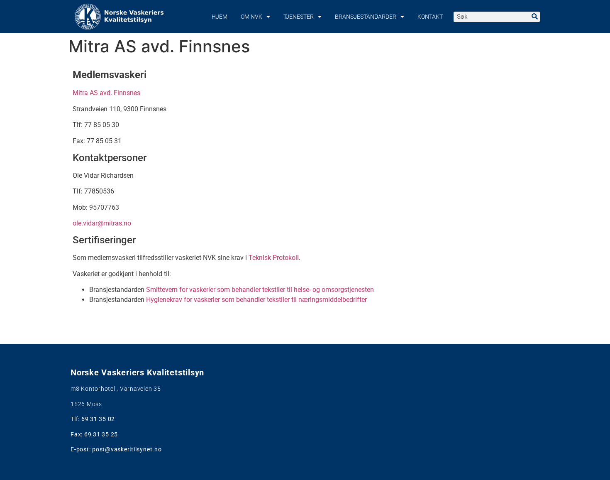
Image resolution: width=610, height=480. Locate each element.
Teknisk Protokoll (274, 258)
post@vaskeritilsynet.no (126, 449)
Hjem (219, 16)
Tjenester (298, 16)
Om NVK (251, 16)
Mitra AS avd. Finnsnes (107, 93)
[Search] (534, 17)
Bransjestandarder (365, 16)
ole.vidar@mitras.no (102, 223)
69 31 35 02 (98, 419)
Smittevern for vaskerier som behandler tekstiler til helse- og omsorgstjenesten (260, 290)
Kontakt (430, 16)
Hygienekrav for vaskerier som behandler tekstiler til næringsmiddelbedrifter (256, 300)
